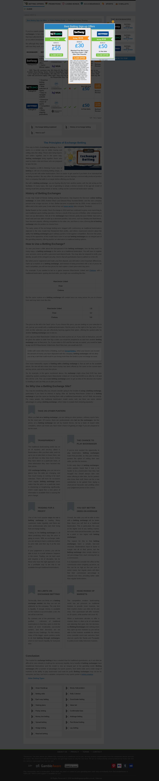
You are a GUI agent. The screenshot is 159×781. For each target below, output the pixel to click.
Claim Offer (79, 58)
